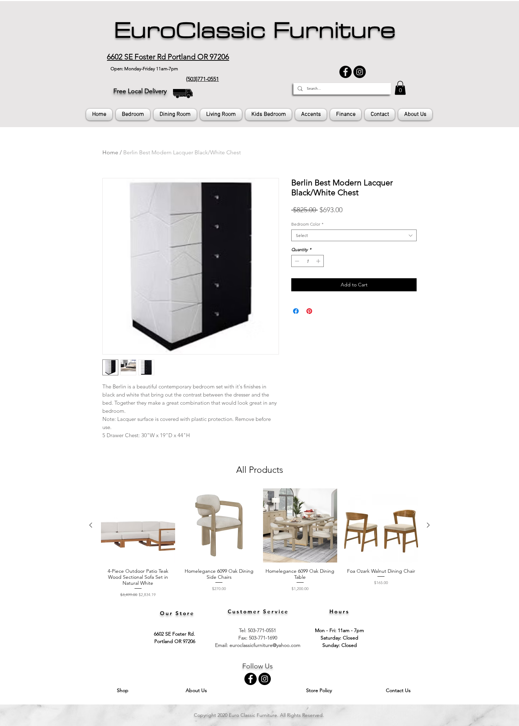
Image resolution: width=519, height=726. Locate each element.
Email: (222, 645)
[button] (400, 88)
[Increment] (319, 261)
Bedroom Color (307, 224)
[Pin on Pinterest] (309, 311)
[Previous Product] (90, 525)
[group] (259, 543)
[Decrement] (296, 261)
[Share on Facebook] (296, 311)
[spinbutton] (307, 261)
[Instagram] (359, 72)
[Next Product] (428, 525)
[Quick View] (138, 525)
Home (110, 152)
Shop (123, 690)
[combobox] (354, 235)
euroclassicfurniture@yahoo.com (264, 645)
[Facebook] (345, 72)
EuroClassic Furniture (254, 30)
